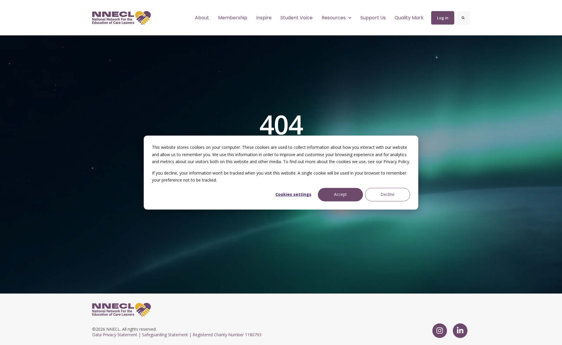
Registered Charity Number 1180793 (227, 334)
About (202, 17)
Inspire (264, 17)
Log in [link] (442, 17)
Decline (388, 194)
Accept (340, 194)
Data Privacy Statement (114, 334)
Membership (232, 17)
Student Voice (296, 17)
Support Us (373, 17)
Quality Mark (409, 17)
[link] (121, 17)
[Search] (463, 18)
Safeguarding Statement (165, 334)
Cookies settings (293, 194)
